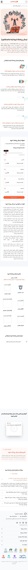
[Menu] (26, 2)
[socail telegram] (17, 523)
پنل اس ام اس (24, 6)
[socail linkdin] (23, 523)
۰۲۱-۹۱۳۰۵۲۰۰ (23, 516)
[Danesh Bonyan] (5, 550)
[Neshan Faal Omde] (25, 550)
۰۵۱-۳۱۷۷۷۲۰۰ (13, 516)
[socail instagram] (26, 523)
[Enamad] (16, 550)
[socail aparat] (20, 523)
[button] (14, 428)
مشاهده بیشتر (8, 449)
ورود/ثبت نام (2, 2)
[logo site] (14, 1)
